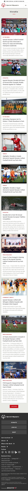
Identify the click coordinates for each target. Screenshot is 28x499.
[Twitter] (6, 453)
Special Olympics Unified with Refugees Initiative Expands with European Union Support (13, 302)
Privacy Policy (7, 473)
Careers (17, 473)
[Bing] (16, 453)
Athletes (5, 78)
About (3, 440)
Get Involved (5, 437)
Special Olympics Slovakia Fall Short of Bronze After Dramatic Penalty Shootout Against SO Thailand (14, 82)
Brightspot (8, 479)
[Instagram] (9, 453)
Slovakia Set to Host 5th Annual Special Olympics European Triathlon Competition (14, 217)
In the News (6, 37)
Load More (14, 406)
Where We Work (6, 443)
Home (2, 473)
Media (3, 446)
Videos (5, 153)
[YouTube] (19, 453)
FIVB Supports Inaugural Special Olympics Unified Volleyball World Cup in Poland (13, 385)
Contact (21, 473)
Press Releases (7, 254)
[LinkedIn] (12, 453)
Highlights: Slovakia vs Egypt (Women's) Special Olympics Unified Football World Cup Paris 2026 (14, 190)
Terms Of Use (13, 473)
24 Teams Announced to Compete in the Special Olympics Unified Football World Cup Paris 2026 (14, 339)
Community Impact (8, 297)
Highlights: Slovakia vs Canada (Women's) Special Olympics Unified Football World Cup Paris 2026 (14, 158)
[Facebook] (2, 453)
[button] (25, 5)
